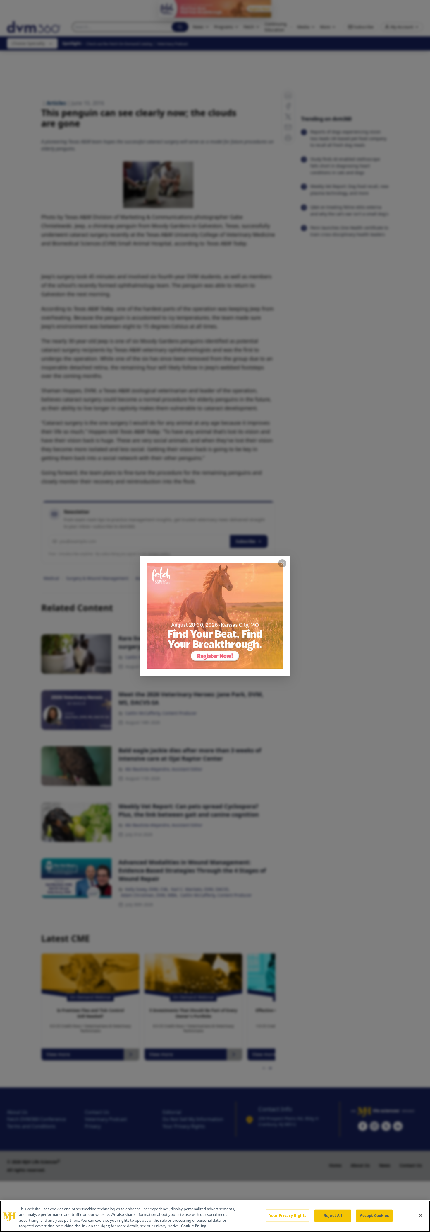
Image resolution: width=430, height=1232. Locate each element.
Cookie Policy (193, 1225)
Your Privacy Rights (287, 1215)
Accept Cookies (374, 1215)
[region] (215, 1216)
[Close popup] (282, 563)
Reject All (333, 1215)
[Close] (420, 1215)
